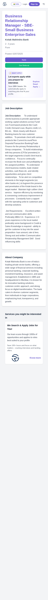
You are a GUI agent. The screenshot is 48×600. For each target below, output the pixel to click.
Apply (24, 60)
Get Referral (24, 65)
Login (25, 4)
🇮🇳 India (16, 4)
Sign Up (34, 4)
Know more (35, 358)
